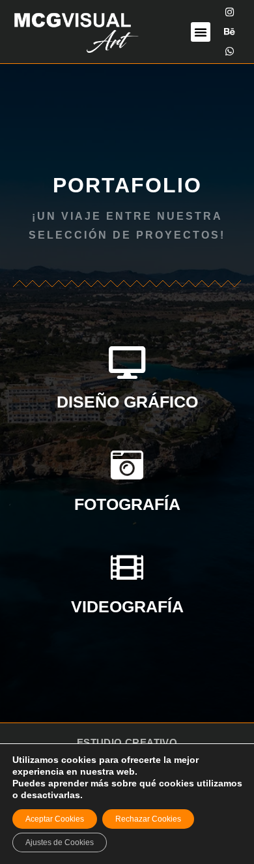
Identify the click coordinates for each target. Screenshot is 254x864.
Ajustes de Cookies (59, 842)
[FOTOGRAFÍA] (127, 464)
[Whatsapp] (230, 51)
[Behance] (230, 32)
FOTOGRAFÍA (127, 504)
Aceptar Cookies (54, 819)
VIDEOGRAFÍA (127, 606)
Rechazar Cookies (148, 819)
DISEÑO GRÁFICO (127, 402)
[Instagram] (230, 12)
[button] (200, 32)
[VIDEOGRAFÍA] (127, 567)
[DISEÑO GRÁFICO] (127, 362)
